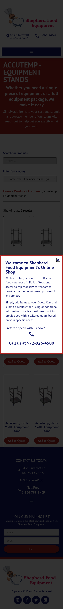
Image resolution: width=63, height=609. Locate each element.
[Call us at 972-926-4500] (31, 334)
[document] (31, 304)
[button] (58, 259)
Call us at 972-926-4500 (31, 343)
